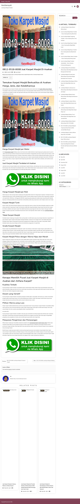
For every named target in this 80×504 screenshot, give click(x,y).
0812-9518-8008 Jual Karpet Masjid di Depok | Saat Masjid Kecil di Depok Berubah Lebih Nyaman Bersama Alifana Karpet (69, 144)
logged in (10, 369)
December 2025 (64, 162)
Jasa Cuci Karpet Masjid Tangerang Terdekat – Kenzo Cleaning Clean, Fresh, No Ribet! (69, 38)
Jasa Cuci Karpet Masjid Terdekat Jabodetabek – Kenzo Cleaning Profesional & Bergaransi (67, 63)
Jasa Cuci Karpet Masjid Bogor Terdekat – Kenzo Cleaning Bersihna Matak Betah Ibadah (69, 51)
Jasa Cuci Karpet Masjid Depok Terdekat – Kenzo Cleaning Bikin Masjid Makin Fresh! (69, 45)
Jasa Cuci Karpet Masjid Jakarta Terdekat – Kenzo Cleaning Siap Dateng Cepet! (69, 57)
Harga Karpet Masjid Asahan (8, 74)
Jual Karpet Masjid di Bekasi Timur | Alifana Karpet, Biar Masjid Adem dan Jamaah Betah (68, 116)
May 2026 (63, 157)
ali (4, 72)
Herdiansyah (6, 5)
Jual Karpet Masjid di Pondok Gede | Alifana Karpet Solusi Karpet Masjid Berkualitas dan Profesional (68, 76)
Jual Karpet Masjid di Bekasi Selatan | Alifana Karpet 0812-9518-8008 (68, 122)
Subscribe (78, 6)
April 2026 (63, 159)
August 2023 (63, 170)
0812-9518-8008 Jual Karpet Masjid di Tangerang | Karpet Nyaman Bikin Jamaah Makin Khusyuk (68, 127)
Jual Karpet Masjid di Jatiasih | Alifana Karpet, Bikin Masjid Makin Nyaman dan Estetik (68, 103)
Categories (61, 184)
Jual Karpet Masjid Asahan (19, 74)
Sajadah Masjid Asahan (28, 74)
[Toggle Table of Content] (9, 78)
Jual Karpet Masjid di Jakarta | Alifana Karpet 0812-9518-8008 (68, 133)
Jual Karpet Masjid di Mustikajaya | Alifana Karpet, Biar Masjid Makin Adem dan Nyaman (69, 83)
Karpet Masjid (6, 16)
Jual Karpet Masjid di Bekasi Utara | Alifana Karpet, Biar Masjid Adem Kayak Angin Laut (68, 109)
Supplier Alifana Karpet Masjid (46, 89)
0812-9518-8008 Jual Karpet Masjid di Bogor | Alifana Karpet (68, 138)
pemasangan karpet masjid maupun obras (38, 322)
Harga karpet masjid (9, 152)
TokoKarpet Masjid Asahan (38, 74)
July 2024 (63, 167)
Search (62, 15)
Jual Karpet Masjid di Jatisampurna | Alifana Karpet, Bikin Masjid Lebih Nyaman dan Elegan (69, 89)
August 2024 (63, 165)
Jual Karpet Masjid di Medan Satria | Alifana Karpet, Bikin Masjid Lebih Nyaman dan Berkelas (69, 96)
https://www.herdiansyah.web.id (20, 378)
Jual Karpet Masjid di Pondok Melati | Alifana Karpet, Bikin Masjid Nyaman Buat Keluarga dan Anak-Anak (69, 69)
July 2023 (63, 173)
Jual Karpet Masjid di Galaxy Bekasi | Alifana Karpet (68, 28)
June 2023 (63, 175)
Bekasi (24, 390)
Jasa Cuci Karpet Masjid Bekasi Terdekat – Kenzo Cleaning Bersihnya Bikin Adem (69, 32)
